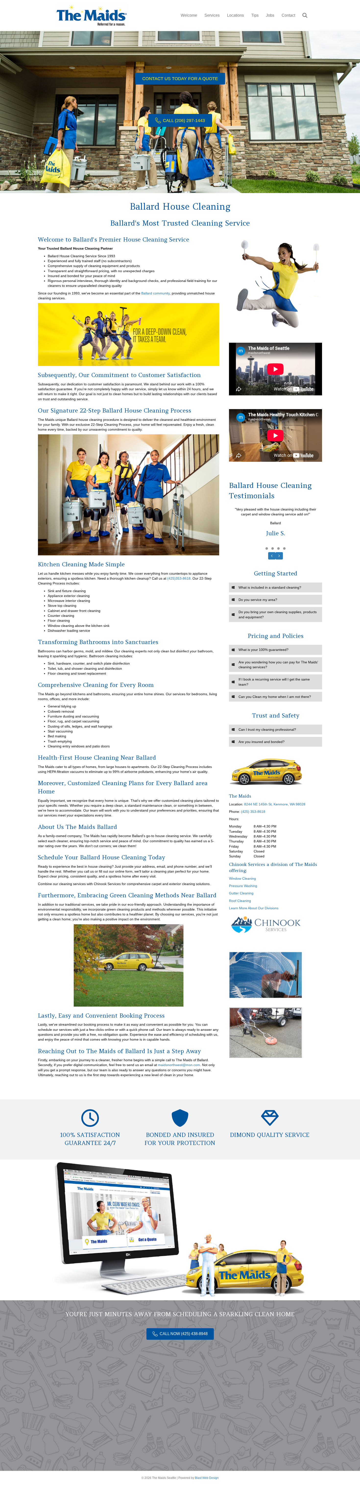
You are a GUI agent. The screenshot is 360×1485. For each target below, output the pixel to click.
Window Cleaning (242, 878)
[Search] (302, 15)
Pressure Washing (243, 886)
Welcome (189, 15)
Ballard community (155, 293)
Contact (288, 15)
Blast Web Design (207, 1478)
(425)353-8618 (179, 578)
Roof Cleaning (240, 901)
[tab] (275, 587)
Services (212, 15)
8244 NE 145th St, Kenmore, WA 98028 (274, 804)
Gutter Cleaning (241, 893)
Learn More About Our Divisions (253, 908)
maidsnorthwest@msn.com (179, 1065)
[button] (267, 548)
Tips (255, 15)
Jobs (270, 15)
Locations (235, 15)
